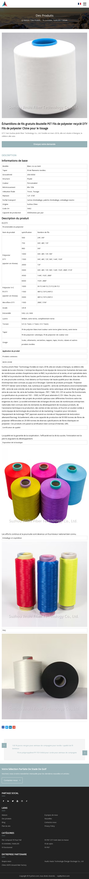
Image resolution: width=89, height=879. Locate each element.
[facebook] (3, 801)
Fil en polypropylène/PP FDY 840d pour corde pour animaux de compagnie (47, 752)
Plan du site (6, 826)
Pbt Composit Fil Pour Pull (11, 840)
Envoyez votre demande (44, 144)
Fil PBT (47, 847)
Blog (3, 822)
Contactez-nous (11, 780)
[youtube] (17, 801)
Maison (26, 20)
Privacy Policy (49, 826)
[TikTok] (26, 801)
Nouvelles (48, 818)
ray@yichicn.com (63, 876)
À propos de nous (51, 815)
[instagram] (22, 801)
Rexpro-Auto (6, 861)
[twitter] (12, 801)
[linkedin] (8, 801)
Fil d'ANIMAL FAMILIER (51, 20)
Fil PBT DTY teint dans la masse (56, 840)
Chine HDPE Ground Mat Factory (14, 865)
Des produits (36, 20)
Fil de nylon (48, 844)
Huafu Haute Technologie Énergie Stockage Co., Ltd (63, 861)
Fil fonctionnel (7, 847)
